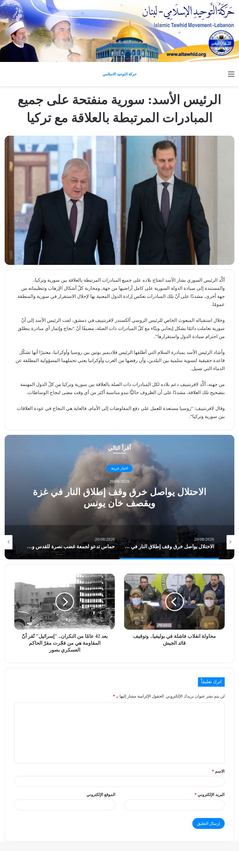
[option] (119, 497)
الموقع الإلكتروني (101, 794)
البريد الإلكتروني (209, 794)
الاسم (218, 771)
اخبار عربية (119, 468)
